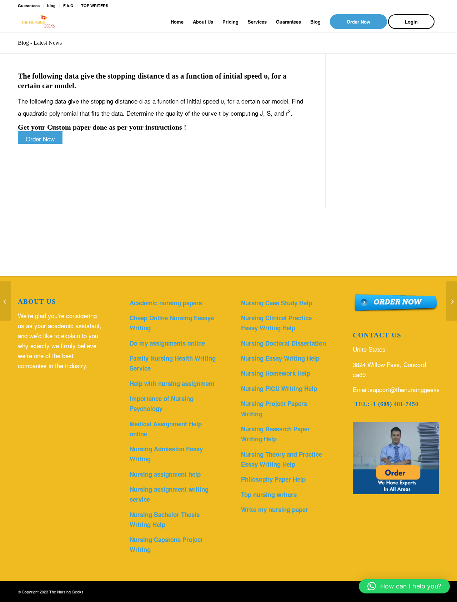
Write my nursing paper (274, 509)
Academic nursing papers (166, 303)
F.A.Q (68, 5)
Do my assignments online (167, 343)
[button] (404, 586)
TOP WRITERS (94, 5)
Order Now (40, 138)
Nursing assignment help (165, 474)
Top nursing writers (269, 494)
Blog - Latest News (40, 43)
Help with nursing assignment (172, 383)
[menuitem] (177, 21)
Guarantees (29, 5)
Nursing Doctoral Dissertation (283, 343)
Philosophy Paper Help (273, 479)
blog (51, 5)
